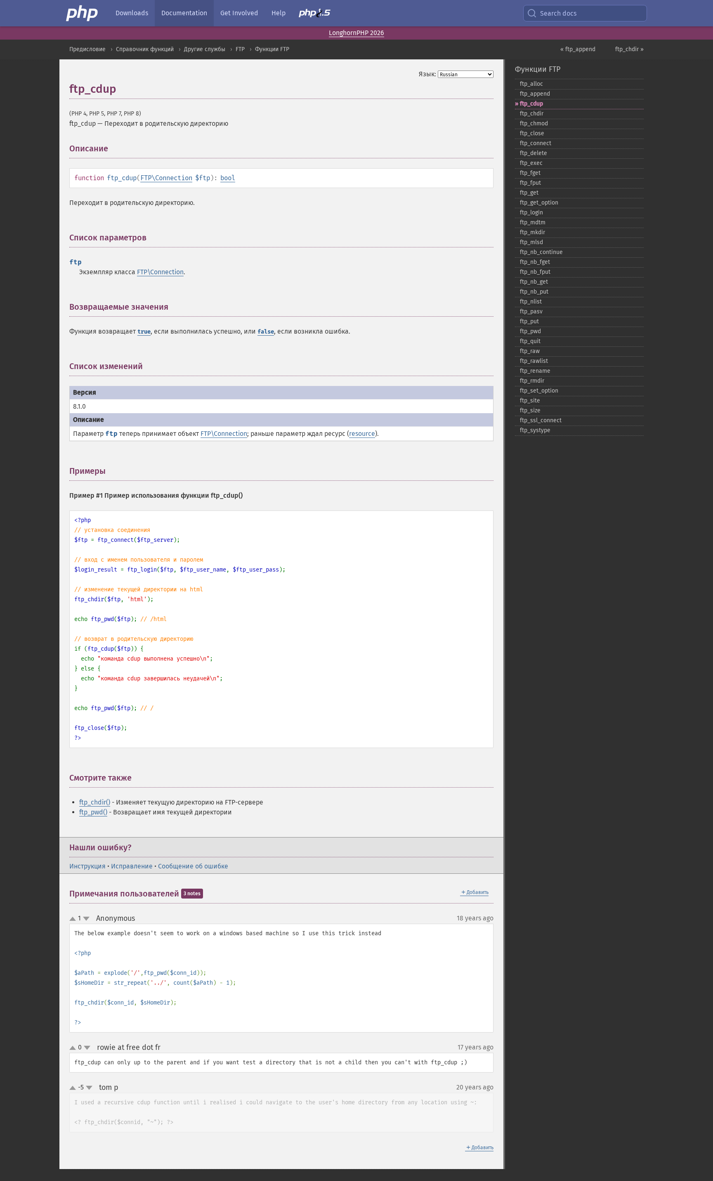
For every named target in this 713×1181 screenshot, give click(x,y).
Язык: (427, 74)
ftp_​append (535, 93)
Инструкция (87, 866)
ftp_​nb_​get (534, 281)
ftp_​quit (530, 341)
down (86, 919)
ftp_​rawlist (534, 361)
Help (279, 13)
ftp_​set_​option (539, 390)
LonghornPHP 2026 (356, 33)
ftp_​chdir (531, 113)
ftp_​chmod (534, 123)
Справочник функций (145, 49)
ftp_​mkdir (532, 232)
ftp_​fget (530, 172)
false (265, 331)
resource (362, 434)
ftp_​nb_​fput (535, 271)
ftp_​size (530, 410)
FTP (240, 49)
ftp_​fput (530, 182)
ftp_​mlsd (531, 242)
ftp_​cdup (531, 103)
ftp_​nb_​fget (535, 262)
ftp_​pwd (530, 331)
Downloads (132, 13)
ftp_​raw (530, 351)
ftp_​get (529, 192)
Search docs (558, 13)
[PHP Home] (82, 13)
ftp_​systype (535, 430)
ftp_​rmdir (532, 380)
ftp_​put (529, 321)
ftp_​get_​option (539, 202)
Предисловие (87, 49)
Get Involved (239, 13)
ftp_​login (531, 212)
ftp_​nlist (531, 301)
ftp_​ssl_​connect (541, 420)
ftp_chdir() (94, 802)
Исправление (132, 866)
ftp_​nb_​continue (541, 252)
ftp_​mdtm (532, 222)
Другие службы (204, 49)
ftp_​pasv (531, 311)
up (74, 919)
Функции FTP (272, 49)
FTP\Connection (166, 178)
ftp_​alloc (531, 83)
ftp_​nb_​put (534, 291)
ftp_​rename (535, 370)
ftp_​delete (533, 153)
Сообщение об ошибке (193, 866)
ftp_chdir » (629, 49)
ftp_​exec (531, 163)
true (144, 331)
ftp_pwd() (93, 812)
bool (227, 178)
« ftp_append (577, 49)
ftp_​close (532, 133)
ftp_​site (530, 400)
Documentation (184, 13)
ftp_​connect (535, 143)
